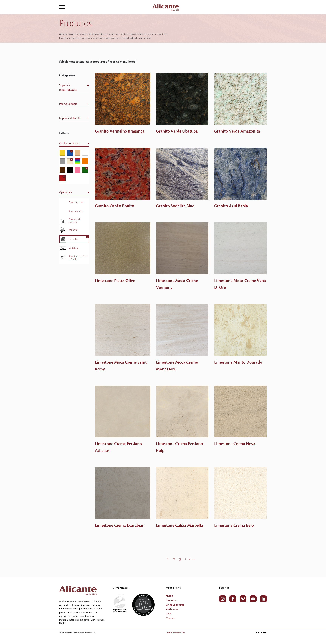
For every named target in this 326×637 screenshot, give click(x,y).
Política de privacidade (176, 633)
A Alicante (172, 609)
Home (169, 595)
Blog (168, 613)
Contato (170, 618)
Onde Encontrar (175, 604)
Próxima (189, 559)
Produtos (171, 600)
